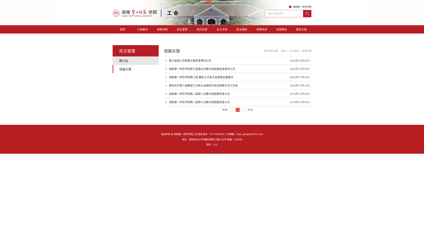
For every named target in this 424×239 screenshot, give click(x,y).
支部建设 (281, 29)
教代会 (123, 60)
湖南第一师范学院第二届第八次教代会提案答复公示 (199, 94)
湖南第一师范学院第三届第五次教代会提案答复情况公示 (202, 69)
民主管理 (182, 29)
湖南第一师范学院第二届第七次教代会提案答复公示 (199, 102)
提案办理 (125, 69)
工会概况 (142, 29)
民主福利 (242, 29)
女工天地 (222, 29)
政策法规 (162, 29)
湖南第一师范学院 (302, 6)
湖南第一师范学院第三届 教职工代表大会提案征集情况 (201, 77)
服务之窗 (301, 29)
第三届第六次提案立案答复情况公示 (190, 60)
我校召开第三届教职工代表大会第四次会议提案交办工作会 (203, 85)
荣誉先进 (261, 29)
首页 (122, 29)
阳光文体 (202, 29)
